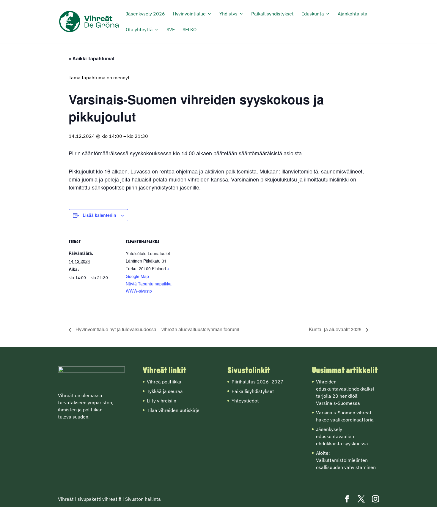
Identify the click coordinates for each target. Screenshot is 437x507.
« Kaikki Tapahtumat (91, 58)
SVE (170, 29)
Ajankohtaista (352, 14)
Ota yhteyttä (139, 29)
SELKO (190, 29)
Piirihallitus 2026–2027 (257, 382)
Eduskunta (312, 14)
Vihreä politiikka (164, 382)
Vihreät (66, 499)
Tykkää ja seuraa (165, 391)
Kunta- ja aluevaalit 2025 (336, 329)
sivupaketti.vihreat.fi (99, 499)
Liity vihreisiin (161, 401)
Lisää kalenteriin (99, 215)
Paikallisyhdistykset (272, 14)
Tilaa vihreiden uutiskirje (173, 410)
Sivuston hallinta (143, 499)
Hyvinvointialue (189, 14)
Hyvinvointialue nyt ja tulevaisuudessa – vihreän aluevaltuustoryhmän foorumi (156, 329)
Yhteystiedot (245, 401)
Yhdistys (228, 14)
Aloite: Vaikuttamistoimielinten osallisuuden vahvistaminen (346, 460)
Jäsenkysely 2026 (145, 14)
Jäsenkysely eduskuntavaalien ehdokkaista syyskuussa (342, 436)
